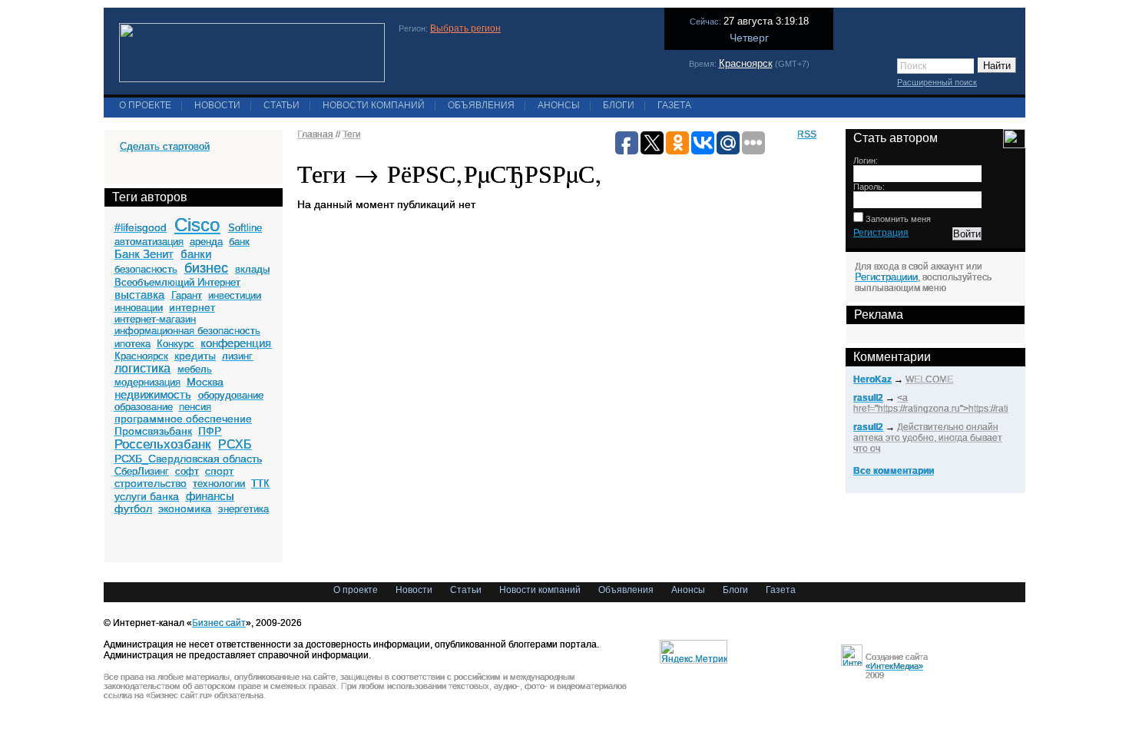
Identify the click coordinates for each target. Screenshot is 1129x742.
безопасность (145, 269)
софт (187, 471)
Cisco (197, 224)
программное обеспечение (183, 418)
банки (195, 253)
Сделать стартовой (165, 146)
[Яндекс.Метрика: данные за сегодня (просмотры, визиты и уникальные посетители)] (693, 652)
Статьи (281, 105)
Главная (315, 134)
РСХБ (235, 444)
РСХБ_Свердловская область (188, 458)
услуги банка (146, 496)
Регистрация (881, 232)
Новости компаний (374, 105)
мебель (194, 369)
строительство (150, 483)
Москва (205, 382)
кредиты (195, 355)
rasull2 (868, 398)
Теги (352, 134)
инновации (138, 307)
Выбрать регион (465, 28)
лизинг (237, 356)
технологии (219, 483)
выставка (139, 294)
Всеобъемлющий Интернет (177, 282)
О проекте (145, 105)
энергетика (243, 509)
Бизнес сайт (219, 623)
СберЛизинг (141, 471)
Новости (217, 105)
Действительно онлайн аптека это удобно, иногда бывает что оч (927, 438)
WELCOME (929, 379)
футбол (133, 508)
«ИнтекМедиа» (894, 666)
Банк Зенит (144, 253)
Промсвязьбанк (153, 431)
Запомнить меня (897, 219)
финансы (210, 495)
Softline (245, 228)
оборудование (230, 395)
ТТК (260, 483)
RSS (806, 134)
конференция (235, 342)
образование (143, 406)
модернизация (147, 382)
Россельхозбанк (162, 444)
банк (239, 241)
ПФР (209, 431)
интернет (192, 307)
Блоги (618, 105)
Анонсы (559, 105)
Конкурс (175, 343)
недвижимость (152, 394)
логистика (142, 368)
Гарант (186, 295)
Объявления (481, 105)
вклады (252, 269)
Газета (674, 105)
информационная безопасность (187, 330)
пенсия (195, 406)
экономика (184, 508)
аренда (206, 241)
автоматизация (149, 241)
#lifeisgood (140, 227)
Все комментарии (893, 470)
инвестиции (234, 295)
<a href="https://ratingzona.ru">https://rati (930, 403)
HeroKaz (872, 379)
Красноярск (746, 63)
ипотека (132, 343)
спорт (219, 471)
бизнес (206, 268)
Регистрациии (886, 277)
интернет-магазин (155, 319)
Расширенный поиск (937, 82)
